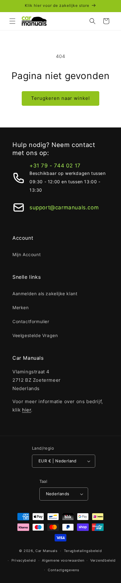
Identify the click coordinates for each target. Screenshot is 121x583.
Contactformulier (30, 321)
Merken (20, 307)
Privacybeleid (23, 560)
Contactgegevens (63, 570)
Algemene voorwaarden (63, 560)
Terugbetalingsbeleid (83, 551)
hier (26, 410)
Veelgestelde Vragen (35, 335)
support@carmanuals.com (64, 207)
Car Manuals (46, 551)
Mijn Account (26, 254)
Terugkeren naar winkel (60, 98)
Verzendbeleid (103, 560)
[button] (12, 21)
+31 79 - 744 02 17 (55, 165)
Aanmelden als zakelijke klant (44, 293)
